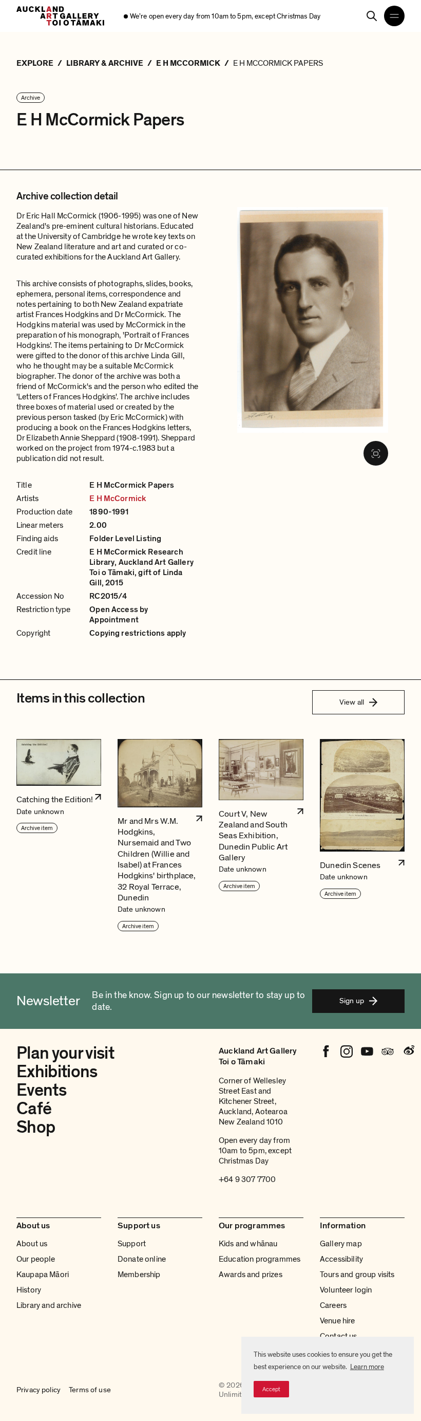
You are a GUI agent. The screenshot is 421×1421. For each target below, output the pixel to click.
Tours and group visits (357, 1274)
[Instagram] (346, 1051)
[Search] (371, 16)
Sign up (351, 1000)
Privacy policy (38, 1390)
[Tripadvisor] (387, 1051)
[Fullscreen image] (375, 453)
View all (351, 702)
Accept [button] (271, 1389)
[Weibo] (408, 1051)
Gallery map (341, 1243)
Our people (35, 1259)
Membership (139, 1274)
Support (132, 1243)
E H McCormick (117, 498)
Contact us (338, 1336)
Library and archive (48, 1305)
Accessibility (341, 1259)
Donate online (142, 1259)
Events (41, 1090)
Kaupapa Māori (42, 1274)
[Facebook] (326, 1051)
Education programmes (259, 1259)
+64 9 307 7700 (247, 1179)
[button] (58, 835)
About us (31, 1243)
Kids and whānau (248, 1243)
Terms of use (90, 1390)
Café (33, 1108)
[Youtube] (367, 1051)
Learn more (367, 1367)
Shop (35, 1127)
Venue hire (337, 1320)
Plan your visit (65, 1053)
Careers (333, 1305)
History (28, 1290)
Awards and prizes (250, 1274)
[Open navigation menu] (394, 16)
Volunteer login (346, 1290)
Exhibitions (57, 1071)
